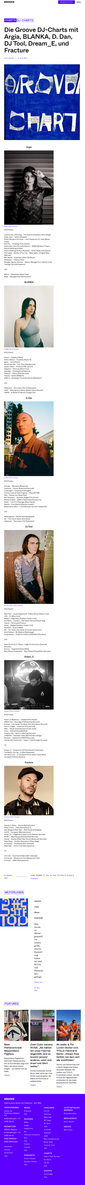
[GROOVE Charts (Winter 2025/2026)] (14, 912)
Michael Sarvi (38, 982)
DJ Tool (53, 875)
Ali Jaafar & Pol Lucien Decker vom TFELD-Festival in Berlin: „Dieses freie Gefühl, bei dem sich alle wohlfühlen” (68, 1052)
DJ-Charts (25, 20)
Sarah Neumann (9, 58)
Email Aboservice (11, 1141)
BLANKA (39, 875)
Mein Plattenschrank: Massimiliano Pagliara (13, 1049)
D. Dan (46, 875)
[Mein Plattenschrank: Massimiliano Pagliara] (16, 1025)
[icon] (79, 2)
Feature (7, 1075)
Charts (10, 20)
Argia (33, 875)
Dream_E (70, 875)
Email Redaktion (10, 1138)
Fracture (34, 878)
